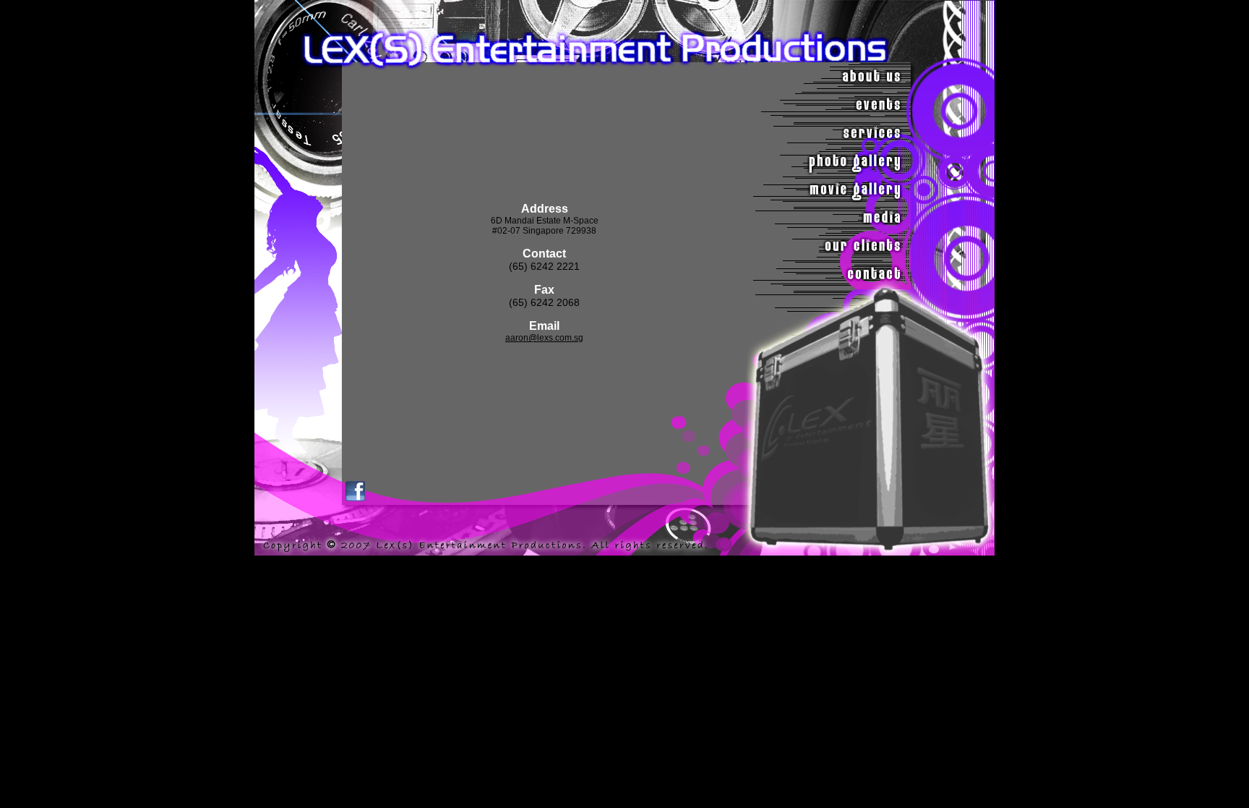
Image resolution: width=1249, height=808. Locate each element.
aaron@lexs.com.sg (544, 338)
